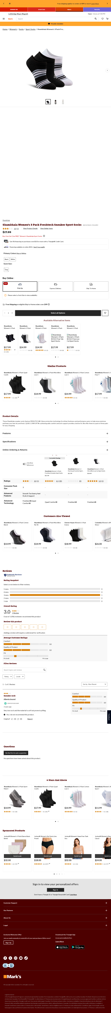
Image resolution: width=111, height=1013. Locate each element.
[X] (10, 958)
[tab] (20, 286)
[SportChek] (42, 9)
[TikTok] (26, 958)
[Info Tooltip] (44, 236)
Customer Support (10, 903)
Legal (6, 925)
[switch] (26, 464)
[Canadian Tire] (14, 9)
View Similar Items (46, 228)
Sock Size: (8, 264)
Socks (21, 29)
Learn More (95, 4)
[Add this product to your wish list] (105, 313)
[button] (95, 19)
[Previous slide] (4, 3)
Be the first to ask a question (15, 753)
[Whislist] (102, 19)
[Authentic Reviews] (13, 575)
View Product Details (30, 228)
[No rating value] (73, 481)
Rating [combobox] (6, 676)
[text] (10, 351)
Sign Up (8, 943)
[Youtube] (21, 958)
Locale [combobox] (18, 676)
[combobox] (96, 684)
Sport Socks (30, 29)
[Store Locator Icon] (6, 14)
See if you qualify (39, 247)
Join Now (73, 894)
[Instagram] (15, 958)
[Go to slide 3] (62, 101)
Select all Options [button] (58, 313)
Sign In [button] (55, 890)
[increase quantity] (12, 313)
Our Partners (8, 910)
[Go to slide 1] (48, 101)
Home (5, 29)
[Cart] (107, 19)
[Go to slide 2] (55, 101)
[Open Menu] (4, 19)
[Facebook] (5, 958)
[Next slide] (107, 3)
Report (30, 719)
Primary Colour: (10, 253)
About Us (7, 918)
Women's (13, 29)
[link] (11, 228)
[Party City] (97, 9)
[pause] (10, 3)
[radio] (6, 259)
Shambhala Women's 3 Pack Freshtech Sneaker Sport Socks (42, 224)
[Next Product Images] (107, 70)
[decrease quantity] (5, 313)
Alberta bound (10, 699)
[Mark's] (69, 9)
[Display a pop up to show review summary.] (15, 350)
